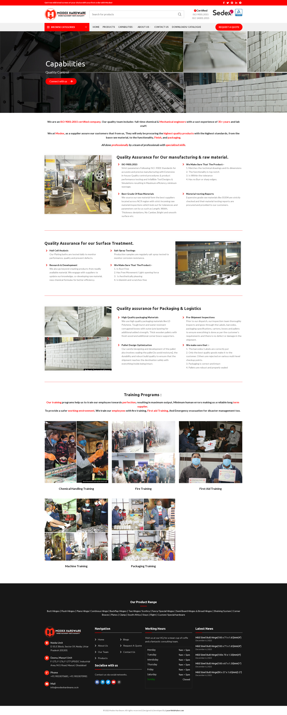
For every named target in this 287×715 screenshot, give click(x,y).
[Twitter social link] (228, 3)
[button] (48, 185)
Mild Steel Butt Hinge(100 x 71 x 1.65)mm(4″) (218, 637)
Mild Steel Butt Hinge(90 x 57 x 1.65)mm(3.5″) (218, 672)
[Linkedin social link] (236, 3)
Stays (146, 614)
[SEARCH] (180, 14)
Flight (153, 614)
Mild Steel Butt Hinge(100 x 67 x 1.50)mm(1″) (218, 663)
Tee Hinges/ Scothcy (139, 611)
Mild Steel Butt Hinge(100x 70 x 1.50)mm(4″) (218, 654)
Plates (114, 614)
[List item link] (106, 639)
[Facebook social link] (224, 3)
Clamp (122, 614)
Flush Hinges (68, 611)
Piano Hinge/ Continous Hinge (92, 611)
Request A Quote (229, 27)
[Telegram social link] (240, 3)
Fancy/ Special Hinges (163, 611)
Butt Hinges (53, 611)
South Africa (134, 614)
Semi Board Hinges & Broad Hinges (194, 611)
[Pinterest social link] (232, 3)
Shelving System (223, 611)
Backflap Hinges (118, 611)
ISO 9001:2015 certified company (80, 121)
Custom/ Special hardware (171, 614)
